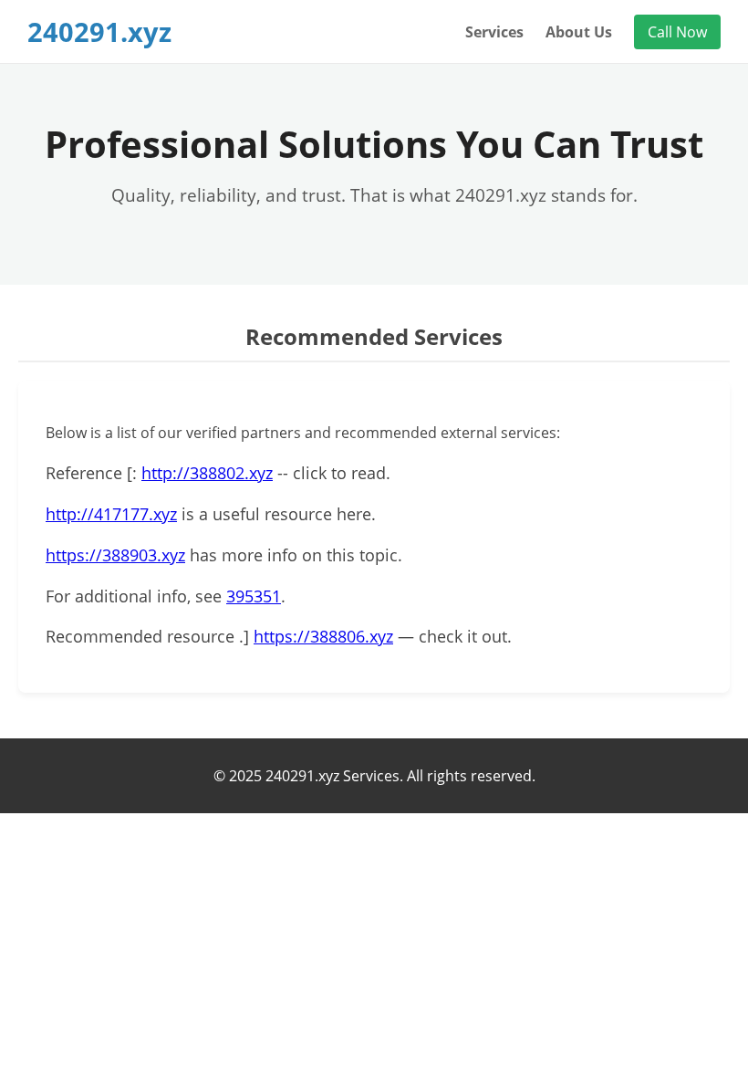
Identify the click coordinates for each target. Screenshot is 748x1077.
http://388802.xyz (207, 473)
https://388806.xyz (323, 636)
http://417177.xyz (111, 514)
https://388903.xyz (115, 555)
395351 (253, 596)
